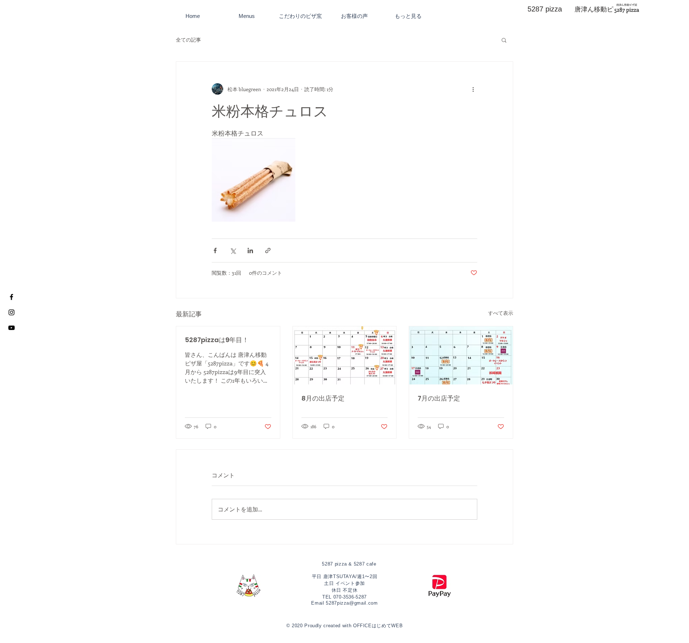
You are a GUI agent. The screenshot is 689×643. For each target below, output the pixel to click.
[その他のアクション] (473, 89)
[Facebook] (11, 297)
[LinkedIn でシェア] (250, 250)
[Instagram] (11, 312)
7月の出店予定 (439, 398)
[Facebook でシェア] (215, 250)
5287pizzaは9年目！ (217, 339)
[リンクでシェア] (267, 250)
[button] (504, 40)
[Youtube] (11, 328)
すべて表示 (500, 312)
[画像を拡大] (253, 180)
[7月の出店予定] (461, 355)
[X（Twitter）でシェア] (232, 250)
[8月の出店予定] (345, 355)
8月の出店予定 (322, 398)
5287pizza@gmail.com (352, 603)
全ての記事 (188, 39)
